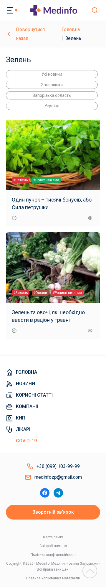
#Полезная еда (46, 180)
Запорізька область (52, 95)
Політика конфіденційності (53, 555)
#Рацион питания (67, 293)
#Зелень (20, 180)
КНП (20, 418)
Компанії (27, 406)
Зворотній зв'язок (53, 512)
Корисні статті (34, 395)
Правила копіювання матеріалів (53, 578)
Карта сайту (53, 537)
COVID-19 (26, 441)
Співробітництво (53, 546)
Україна (51, 106)
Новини (25, 383)
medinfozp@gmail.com (58, 477)
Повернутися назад (30, 34)
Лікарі (23, 429)
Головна (71, 29)
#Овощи (40, 293)
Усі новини (52, 74)
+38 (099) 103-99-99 (58, 466)
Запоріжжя (52, 84)
